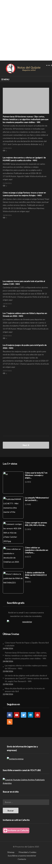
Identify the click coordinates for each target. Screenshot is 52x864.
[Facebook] (9, 715)
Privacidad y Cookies (27, 852)
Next (25, 445)
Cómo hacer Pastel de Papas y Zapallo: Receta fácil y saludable (27, 644)
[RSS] (9, 722)
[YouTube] (16, 715)
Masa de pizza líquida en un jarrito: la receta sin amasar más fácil (25, 689)
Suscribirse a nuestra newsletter (22, 855)
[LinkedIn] (30, 715)
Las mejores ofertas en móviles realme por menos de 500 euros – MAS (26, 667)
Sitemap (10, 852)
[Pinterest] (37, 715)
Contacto (22, 859)
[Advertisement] (26, 30)
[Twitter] (23, 715)
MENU (6, 79)
